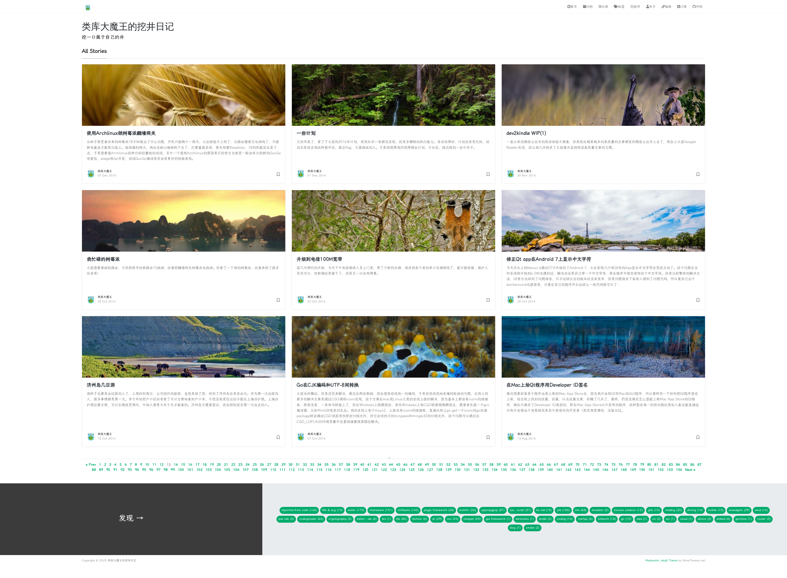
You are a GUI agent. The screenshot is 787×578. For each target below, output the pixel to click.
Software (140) (408, 510)
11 (154, 464)
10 (147, 464)
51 (441, 464)
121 (375, 470)
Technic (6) (419, 519)
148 (624, 470)
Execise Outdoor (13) (628, 510)
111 (282, 470)
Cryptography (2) (340, 519)
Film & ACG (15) (332, 510)
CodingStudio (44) (311, 519)
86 (692, 464)
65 (542, 464)
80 (649, 464)
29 (283, 464)
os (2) (656, 519)
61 (513, 464)
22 (233, 464)
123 (393, 470)
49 (427, 464)
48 (420, 464)
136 (513, 470)
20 (219, 464)
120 (365, 470)
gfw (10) (654, 510)
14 (176, 464)
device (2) (704, 519)
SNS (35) (452, 519)
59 (499, 464)
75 (613, 464)
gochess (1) (744, 519)
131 (467, 470)
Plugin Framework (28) (439, 510)
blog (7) (515, 527)
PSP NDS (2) (286, 519)
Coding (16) (565, 519)
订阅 (683, 7)
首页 (573, 7)
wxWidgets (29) (739, 510)
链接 (668, 7)
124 (402, 470)
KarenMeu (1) (525, 519)
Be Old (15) (544, 510)
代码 (699, 7)
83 (671, 464)
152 (660, 470)
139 (541, 470)
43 (384, 464)
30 (291, 464)
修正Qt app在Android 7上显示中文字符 (548, 259)
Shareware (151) (381, 510)
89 (101, 470)
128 (439, 470)
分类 (605, 7)
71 (585, 464)
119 (356, 470)
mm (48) (580, 510)
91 (115, 470)
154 (679, 470)
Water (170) (356, 510)
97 (158, 470)
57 (484, 464)
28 (276, 464)
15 (183, 464)
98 (166, 470)
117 (338, 470)
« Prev (91, 464)
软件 (637, 7)
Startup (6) (585, 519)
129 (448, 470)
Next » (690, 470)
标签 (621, 7)
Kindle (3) (545, 519)
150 (642, 470)
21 (226, 464)
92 (123, 470)
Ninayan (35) (472, 519)
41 (369, 464)
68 (563, 464)
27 (269, 464)
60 (506, 464)
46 (405, 464)
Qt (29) (437, 519)
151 (651, 470)
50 (434, 464)
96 (151, 470)
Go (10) (626, 519)
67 (556, 464)
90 (108, 470)
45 (398, 464)
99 (173, 470)
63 (527, 464)
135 (504, 470)
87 (699, 464)
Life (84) (401, 519)
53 (456, 464)
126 (421, 470)
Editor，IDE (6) (366, 519)
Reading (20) (673, 510)
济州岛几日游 (101, 385)
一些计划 (306, 133)
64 (534, 464)
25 (255, 464)
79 (642, 464)
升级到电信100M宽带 (319, 259)
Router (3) (764, 519)
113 (301, 470)
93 (130, 470)
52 (448, 464)
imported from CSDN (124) (299, 510)
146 (605, 470)
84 (678, 464)
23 (240, 464)
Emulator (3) (600, 510)
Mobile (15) (715, 510)
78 (635, 464)
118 (347, 470)
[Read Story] (278, 173)
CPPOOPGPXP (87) (493, 510)
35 (326, 464)
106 (236, 470)
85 (685, 464)
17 (197, 464)
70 (577, 464)
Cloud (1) (686, 519)
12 (161, 464)
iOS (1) (670, 519)
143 (577, 470)
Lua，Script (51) (520, 510)
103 (209, 470)
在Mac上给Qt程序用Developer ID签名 (547, 385)
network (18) (607, 519)
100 (181, 470)
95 (144, 470)
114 (310, 470)
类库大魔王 (105, 171)
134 (494, 470)
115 (319, 470)
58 (491, 464)
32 (305, 464)
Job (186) (563, 510)
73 (599, 464)
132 (476, 470)
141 (559, 470)
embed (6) (723, 519)
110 (273, 470)
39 (355, 464)
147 (614, 470)
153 (670, 470)
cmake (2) (532, 527)
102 (199, 470)
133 (485, 470)
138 (531, 470)
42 (377, 464)
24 (248, 464)
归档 (589, 7)
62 (520, 464)
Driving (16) (695, 510)
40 (362, 464)
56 (477, 464)
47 (413, 464)
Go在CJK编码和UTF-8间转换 (328, 385)
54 (463, 464)
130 (458, 470)
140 (550, 470)
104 (218, 470)
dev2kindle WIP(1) (526, 133)
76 (621, 464)
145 (596, 470)
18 (204, 464)
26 (262, 464)
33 (312, 464)
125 (411, 470)
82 (664, 464)
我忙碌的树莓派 (103, 259)
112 (292, 470)
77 (628, 464)
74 (606, 464)
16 (190, 464)
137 (522, 470)
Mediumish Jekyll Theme (661, 560)
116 (328, 470)
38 (348, 464)
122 (384, 470)
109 (264, 470)
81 (656, 464)
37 (341, 464)
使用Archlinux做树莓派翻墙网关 (121, 133)
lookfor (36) (467, 510)
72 (592, 464)
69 (570, 464)
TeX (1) (386, 519)
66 (549, 464)
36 (334, 464)
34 (319, 464)
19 (212, 464)
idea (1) (642, 519)
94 (137, 470)
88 (94, 470)
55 (470, 464)
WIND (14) (761, 510)
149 (633, 470)
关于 (652, 7)
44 (391, 464)
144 (587, 470)
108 (255, 470)
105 (227, 470)
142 (568, 470)
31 (298, 464)
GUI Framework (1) (498, 519)
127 (430, 470)
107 (245, 470)
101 (190, 470)
